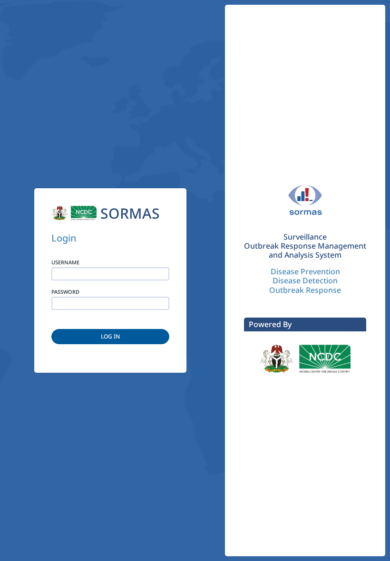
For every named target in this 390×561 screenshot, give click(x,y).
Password (65, 292)
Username (65, 262)
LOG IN (110, 336)
